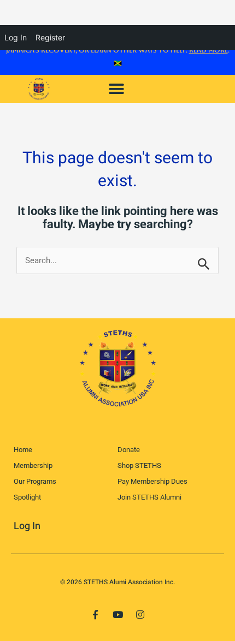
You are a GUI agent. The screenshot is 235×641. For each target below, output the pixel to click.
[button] (116, 89)
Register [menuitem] (50, 37)
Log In (27, 526)
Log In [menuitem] (15, 37)
